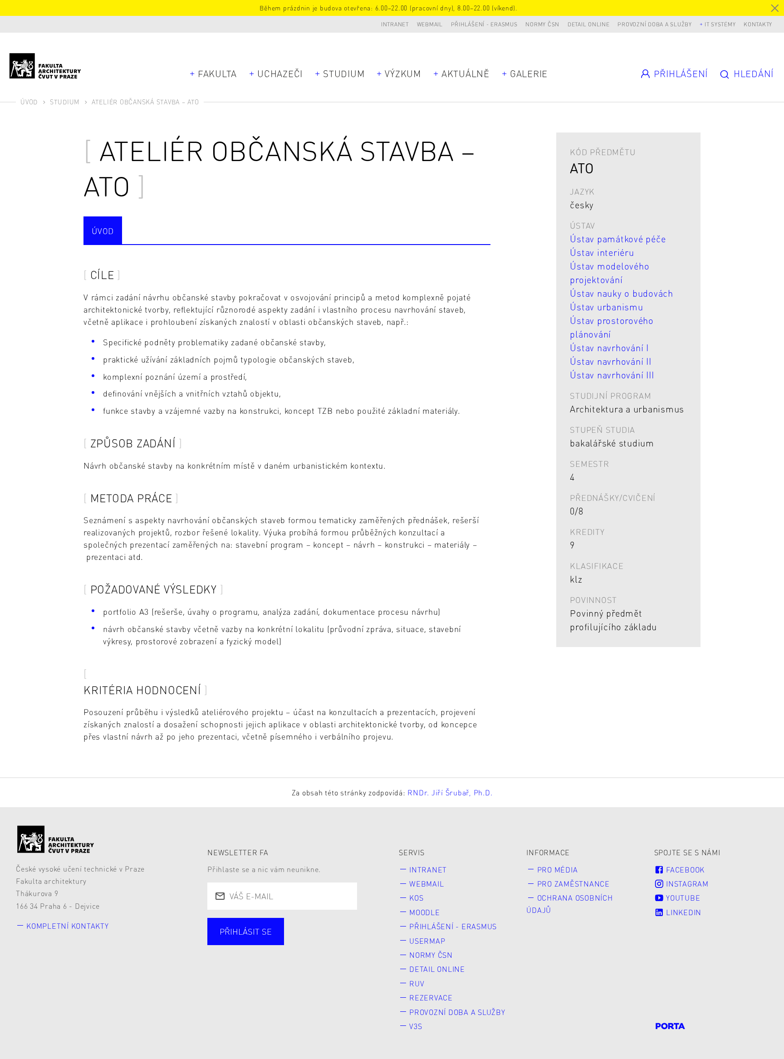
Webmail (430, 24)
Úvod (29, 102)
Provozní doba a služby (654, 24)
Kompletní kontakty (67, 926)
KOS (416, 897)
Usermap (427, 941)
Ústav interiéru (602, 252)
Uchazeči (280, 73)
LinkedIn (682, 912)
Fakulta (217, 73)
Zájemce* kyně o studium (271, 975)
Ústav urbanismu (606, 307)
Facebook (684, 869)
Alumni (236, 959)
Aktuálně (465, 73)
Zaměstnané (305, 942)
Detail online (589, 24)
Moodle (424, 912)
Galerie (529, 73)
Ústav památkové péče (618, 239)
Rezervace (431, 997)
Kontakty (758, 24)
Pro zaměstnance (573, 883)
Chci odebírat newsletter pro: (279, 926)
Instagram (686, 883)
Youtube (682, 897)
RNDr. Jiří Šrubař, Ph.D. (449, 792)
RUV (416, 983)
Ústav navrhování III (612, 375)
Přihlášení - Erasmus (484, 24)
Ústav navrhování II (610, 361)
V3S (415, 1026)
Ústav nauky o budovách (621, 293)
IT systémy (720, 24)
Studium (343, 73)
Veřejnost (293, 959)
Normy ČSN (542, 24)
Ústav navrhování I (609, 347)
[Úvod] (56, 839)
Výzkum (403, 73)
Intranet (395, 24)
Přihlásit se (246, 931)
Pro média (557, 869)
